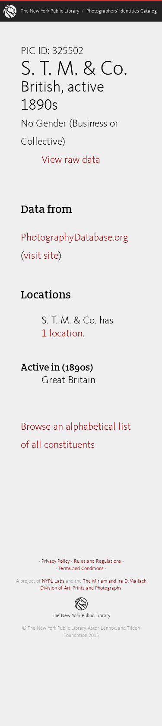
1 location (62, 334)
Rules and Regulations (97, 561)
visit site (41, 256)
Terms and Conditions (81, 568)
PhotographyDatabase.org (74, 238)
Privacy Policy (55, 561)
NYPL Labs (53, 581)
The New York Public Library (50, 11)
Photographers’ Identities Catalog (121, 11)
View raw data (70, 160)
